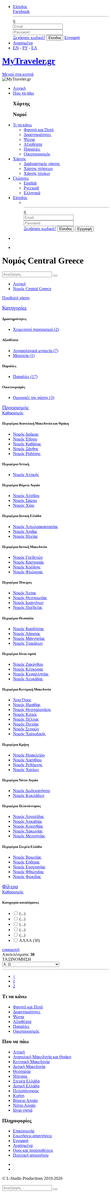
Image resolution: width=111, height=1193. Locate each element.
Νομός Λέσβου (26, 495)
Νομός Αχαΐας (25, 531)
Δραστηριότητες (37, 134)
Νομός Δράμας (26, 434)
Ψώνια (29, 139)
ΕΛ (34, 48)
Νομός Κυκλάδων (28, 795)
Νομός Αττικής (26, 474)
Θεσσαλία (21, 1071)
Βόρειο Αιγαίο (25, 1100)
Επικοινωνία (23, 1131)
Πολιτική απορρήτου (30, 1155)
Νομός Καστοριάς (28, 562)
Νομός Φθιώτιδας (28, 871)
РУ (25, 48)
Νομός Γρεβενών (28, 557)
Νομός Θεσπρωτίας (30, 597)
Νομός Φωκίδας (27, 876)
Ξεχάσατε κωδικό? (29, 37)
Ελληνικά (32, 192)
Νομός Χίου (23, 505)
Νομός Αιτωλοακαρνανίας (35, 526)
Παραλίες (32, 149)
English (30, 183)
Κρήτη (18, 1095)
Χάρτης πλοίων (37, 173)
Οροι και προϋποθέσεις (33, 1150)
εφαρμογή (10, 949)
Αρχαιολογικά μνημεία (35, 350)
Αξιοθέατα (33, 144)
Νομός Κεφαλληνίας (30, 674)
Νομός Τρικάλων (28, 643)
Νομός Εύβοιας (26, 862)
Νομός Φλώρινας (28, 572)
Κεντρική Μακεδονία (31, 1061)
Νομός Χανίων (26, 769)
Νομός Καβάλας (27, 444)
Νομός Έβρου (25, 439)
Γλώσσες (21, 178)
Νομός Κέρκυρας (28, 669)
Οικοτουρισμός (37, 154)
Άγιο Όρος (22, 700)
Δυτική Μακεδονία (29, 1066)
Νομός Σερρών (26, 729)
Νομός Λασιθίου (27, 760)
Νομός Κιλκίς (25, 714)
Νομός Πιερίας (26, 724)
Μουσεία (23, 355)
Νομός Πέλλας (26, 719)
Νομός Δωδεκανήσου (31, 790)
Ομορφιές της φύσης (33, 397)
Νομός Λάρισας (26, 633)
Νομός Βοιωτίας (27, 857)
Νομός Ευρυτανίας (29, 867)
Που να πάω (23, 93)
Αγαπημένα (23, 43)
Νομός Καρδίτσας (28, 628)
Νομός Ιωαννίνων (28, 602)
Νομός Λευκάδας (28, 679)
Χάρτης (19, 159)
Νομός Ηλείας (25, 536)
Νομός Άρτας (24, 593)
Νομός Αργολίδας (28, 816)
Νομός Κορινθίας (28, 826)
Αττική (19, 1052)
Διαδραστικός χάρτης (42, 163)
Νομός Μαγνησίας (29, 638)
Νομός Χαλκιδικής (29, 733)
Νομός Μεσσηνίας (29, 836)
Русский (31, 188)
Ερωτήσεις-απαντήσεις (32, 1135)
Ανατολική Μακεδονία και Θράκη (42, 1057)
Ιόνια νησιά (22, 1110)
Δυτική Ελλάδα (26, 1086)
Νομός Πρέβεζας (27, 607)
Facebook (21, 11)
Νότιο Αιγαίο (24, 1105)
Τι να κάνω (22, 125)
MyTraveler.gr (28, 61)
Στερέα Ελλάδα (26, 1081)
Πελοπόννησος (26, 1090)
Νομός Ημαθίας (26, 704)
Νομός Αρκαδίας (27, 821)
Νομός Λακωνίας (28, 831)
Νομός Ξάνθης (25, 448)
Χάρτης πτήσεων (38, 168)
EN (16, 48)
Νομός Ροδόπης (26, 453)
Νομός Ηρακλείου (29, 755)
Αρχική (19, 88)
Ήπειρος (20, 1076)
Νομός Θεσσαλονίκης (32, 709)
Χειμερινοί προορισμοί (36, 329)
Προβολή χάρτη (15, 298)
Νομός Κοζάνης (26, 567)
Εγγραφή (72, 37)
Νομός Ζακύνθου (28, 664)
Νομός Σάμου (25, 500)
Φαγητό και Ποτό (39, 129)
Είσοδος (20, 6)
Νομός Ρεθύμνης (27, 764)
